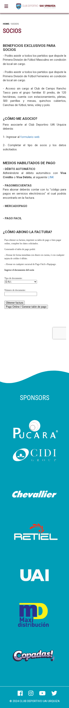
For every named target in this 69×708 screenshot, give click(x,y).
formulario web (29, 137)
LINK (51, 177)
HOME (6, 24)
